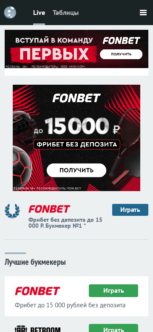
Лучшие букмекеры (35, 261)
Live (39, 12)
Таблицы (66, 12)
